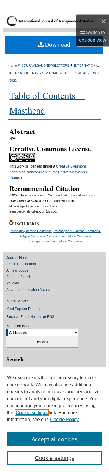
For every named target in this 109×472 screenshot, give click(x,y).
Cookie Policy (64, 419)
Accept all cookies (54, 439)
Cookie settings (32, 412)
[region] (54, 419)
